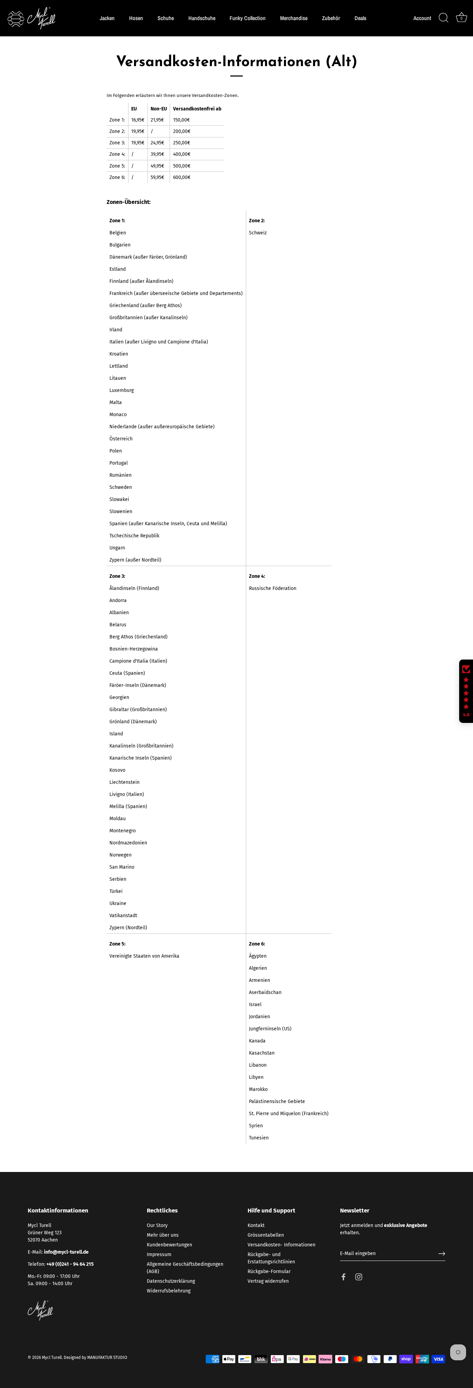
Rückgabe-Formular (269, 1271)
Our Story (157, 1225)
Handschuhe (201, 18)
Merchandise (293, 18)
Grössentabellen (266, 1235)
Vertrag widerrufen (268, 1281)
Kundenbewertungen (169, 1245)
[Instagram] (358, 1277)
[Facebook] (343, 1277)
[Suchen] (443, 18)
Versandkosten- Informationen (281, 1245)
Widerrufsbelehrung (168, 1291)
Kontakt (256, 1225)
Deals (360, 18)
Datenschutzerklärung (171, 1281)
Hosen (136, 18)
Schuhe (166, 18)
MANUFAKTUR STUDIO (107, 1357)
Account (422, 18)
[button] (466, 691)
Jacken (107, 18)
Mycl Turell (52, 1357)
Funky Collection (248, 18)
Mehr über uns (163, 1235)
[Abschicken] (441, 1253)
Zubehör (331, 18)
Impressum (159, 1254)
